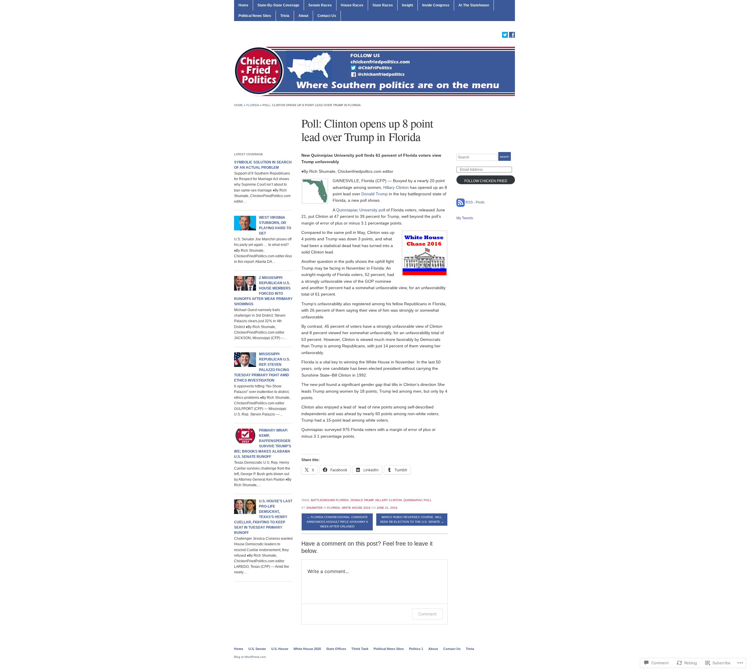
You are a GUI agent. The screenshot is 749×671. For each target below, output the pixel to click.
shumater (314, 507)
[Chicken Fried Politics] (374, 71)
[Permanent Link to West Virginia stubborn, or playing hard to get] (245, 223)
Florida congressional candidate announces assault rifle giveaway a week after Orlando (337, 521)
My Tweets (464, 218)
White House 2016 (356, 507)
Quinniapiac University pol (360, 210)
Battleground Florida (330, 500)
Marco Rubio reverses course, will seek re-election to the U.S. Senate (412, 519)
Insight (407, 5)
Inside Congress (435, 5)
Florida (252, 105)
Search (504, 156)
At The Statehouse (473, 5)
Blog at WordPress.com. (250, 656)
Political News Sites (254, 16)
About (303, 16)
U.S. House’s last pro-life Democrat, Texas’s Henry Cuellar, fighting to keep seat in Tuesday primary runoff (263, 517)
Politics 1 (416, 649)
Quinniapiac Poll (417, 500)
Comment (427, 613)
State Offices (336, 649)
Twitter (505, 35)
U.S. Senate (257, 649)
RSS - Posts (475, 202)
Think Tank (359, 649)
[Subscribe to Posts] (460, 202)
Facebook (512, 35)
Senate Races (320, 5)
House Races (352, 5)
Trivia (284, 16)
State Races (382, 5)
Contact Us (326, 16)
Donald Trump (374, 194)
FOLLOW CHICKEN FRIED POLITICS (485, 181)
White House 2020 (307, 649)
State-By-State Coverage (278, 5)
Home (243, 5)
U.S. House (279, 649)
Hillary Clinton (396, 187)
